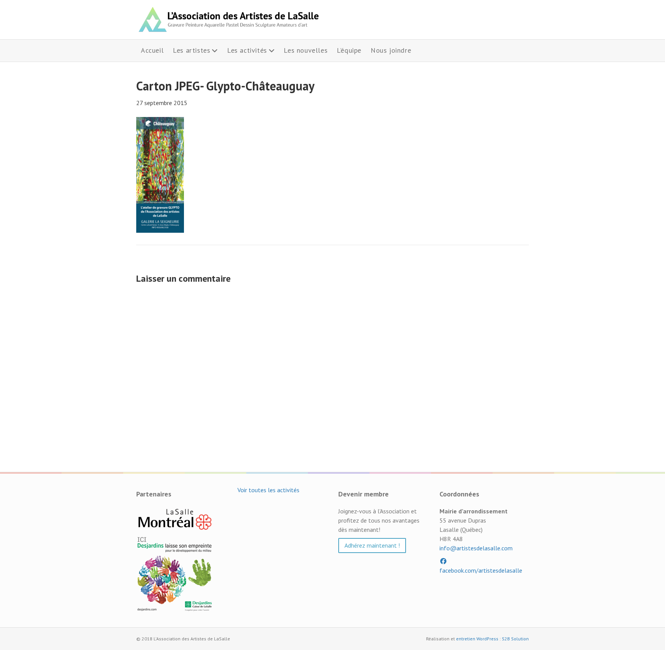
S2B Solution (515, 639)
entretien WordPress (477, 639)
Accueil (152, 50)
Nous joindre (391, 50)
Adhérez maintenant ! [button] (372, 545)
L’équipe (349, 50)
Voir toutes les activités (268, 490)
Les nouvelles (305, 50)
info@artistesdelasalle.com (476, 548)
